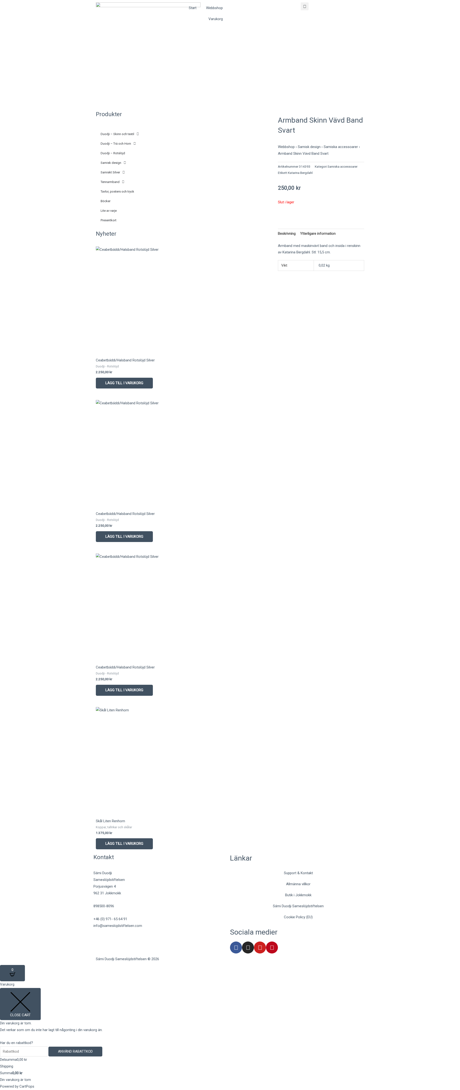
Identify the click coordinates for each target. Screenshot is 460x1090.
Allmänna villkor (298, 884)
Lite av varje (109, 210)
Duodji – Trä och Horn (116, 143)
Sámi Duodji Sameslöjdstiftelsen (298, 906)
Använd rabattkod (75, 1051)
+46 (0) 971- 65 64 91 (110, 919)
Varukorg (215, 19)
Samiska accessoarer (341, 147)
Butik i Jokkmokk (298, 895)
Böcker (105, 201)
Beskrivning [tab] (287, 233)
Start (192, 8)
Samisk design (111, 163)
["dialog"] (230, 1035)
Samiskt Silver (110, 172)
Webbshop (214, 8)
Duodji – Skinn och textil (117, 134)
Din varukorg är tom (15, 1080)
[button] (305, 6)
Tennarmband (110, 182)
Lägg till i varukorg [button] (124, 383)
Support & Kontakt (298, 873)
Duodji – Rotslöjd (113, 153)
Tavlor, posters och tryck (117, 191)
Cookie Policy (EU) (298, 917)
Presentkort (108, 220)
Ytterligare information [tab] (318, 233)
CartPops (26, 1086)
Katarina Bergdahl (300, 173)
